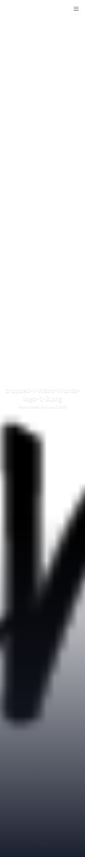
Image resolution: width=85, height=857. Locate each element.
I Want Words (24, 7)
